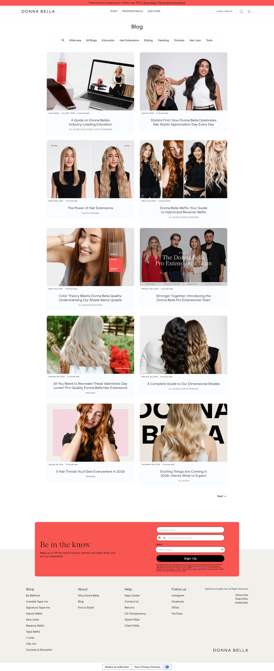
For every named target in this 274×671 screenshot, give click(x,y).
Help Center (132, 595)
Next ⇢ (221, 496)
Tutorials (179, 40)
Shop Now (150, 2)
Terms (206, 568)
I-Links (30, 637)
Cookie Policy (241, 602)
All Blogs (91, 40)
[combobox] (161, 538)
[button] (63, 40)
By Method (33, 595)
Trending (163, 40)
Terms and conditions (171, 2)
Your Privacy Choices (147, 666)
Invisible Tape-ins (37, 601)
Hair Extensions (129, 40)
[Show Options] (222, 549)
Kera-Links (32, 619)
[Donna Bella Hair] (230, 650)
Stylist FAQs (132, 619)
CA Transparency (135, 613)
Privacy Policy (197, 568)
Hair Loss (195, 40)
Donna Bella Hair (220, 589)
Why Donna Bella (88, 595)
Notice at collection (117, 666)
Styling (148, 40)
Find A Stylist (86, 607)
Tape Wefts (33, 631)
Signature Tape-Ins (38, 607)
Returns (129, 607)
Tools (209, 40)
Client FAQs (132, 625)
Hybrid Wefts (34, 613)
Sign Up (190, 558)
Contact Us (132, 601)
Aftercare (75, 40)
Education (108, 40)
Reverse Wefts (35, 625)
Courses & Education (39, 649)
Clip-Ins (31, 643)
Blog (81, 601)
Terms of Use (241, 595)
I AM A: (159, 544)
